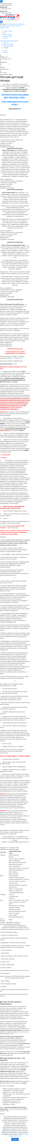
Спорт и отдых (7, 34)
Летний (5, 50)
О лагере (5, 52)
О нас (4, 32)
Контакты (5, 38)
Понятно (15, 1139)
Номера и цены (7, 31)
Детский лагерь (7, 36)
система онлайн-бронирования (9, 41)
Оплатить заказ (4, 27)
